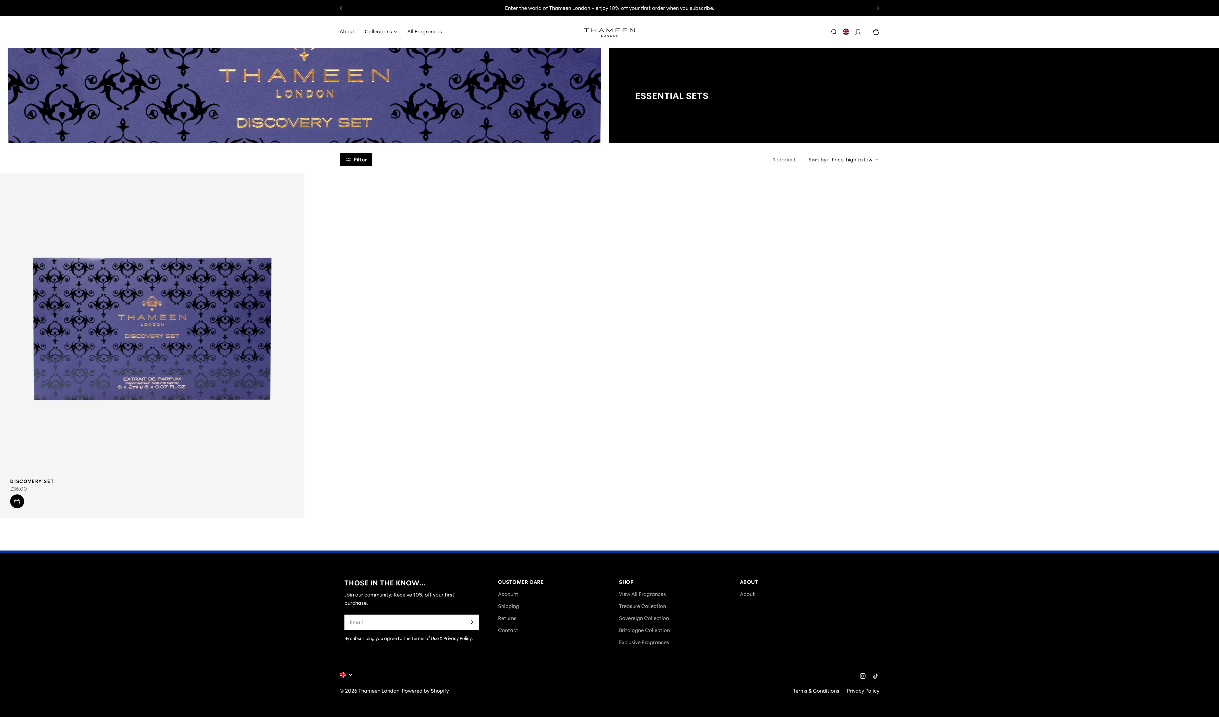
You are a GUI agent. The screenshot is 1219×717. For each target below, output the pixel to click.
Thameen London (378, 691)
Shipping (508, 606)
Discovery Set (32, 481)
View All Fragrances (642, 594)
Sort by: (818, 159)
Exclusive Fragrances (644, 642)
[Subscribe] (471, 622)
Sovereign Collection (644, 618)
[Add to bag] (17, 501)
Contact (508, 630)
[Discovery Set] (152, 325)
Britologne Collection (644, 630)
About (747, 594)
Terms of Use (425, 638)
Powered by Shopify (425, 691)
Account (508, 594)
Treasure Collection (642, 606)
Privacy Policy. (458, 638)
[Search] (834, 32)
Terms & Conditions (816, 691)
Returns (507, 618)
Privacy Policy (863, 691)
